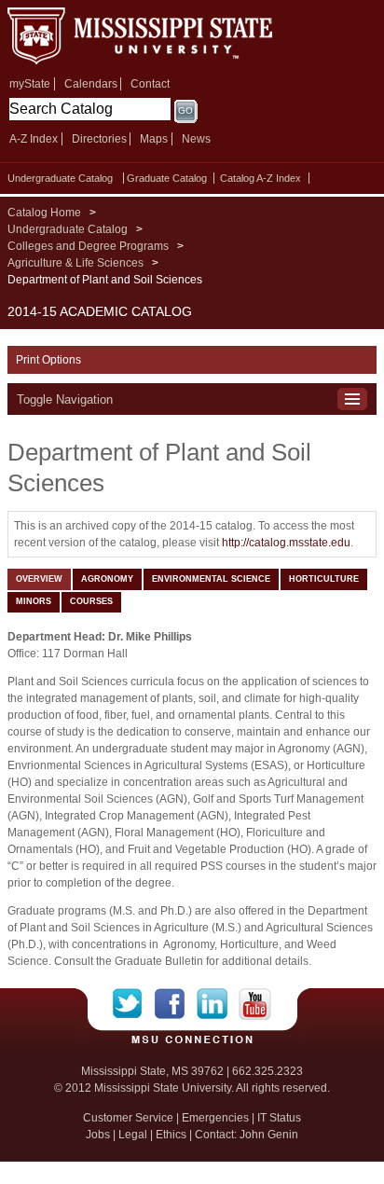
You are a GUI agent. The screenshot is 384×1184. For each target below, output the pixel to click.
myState (29, 83)
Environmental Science (211, 579)
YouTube (255, 1004)
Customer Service (128, 1117)
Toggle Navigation (65, 399)
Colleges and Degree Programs (88, 246)
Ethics (171, 1134)
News (196, 138)
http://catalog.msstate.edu (286, 542)
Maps (154, 138)
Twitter (134, 1004)
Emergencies (215, 1117)
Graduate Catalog (167, 178)
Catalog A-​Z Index (260, 178)
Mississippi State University (140, 36)
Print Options (48, 359)
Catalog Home (44, 212)
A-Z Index (33, 138)
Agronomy (107, 579)
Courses (91, 601)
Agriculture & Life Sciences (75, 262)
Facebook (176, 1004)
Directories (99, 138)
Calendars (90, 83)
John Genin (269, 1134)
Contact (150, 83)
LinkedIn (218, 1004)
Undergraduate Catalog (60, 178)
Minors (33, 601)
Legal (132, 1134)
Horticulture (324, 579)
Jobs (98, 1134)
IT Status (279, 1117)
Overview (39, 579)
